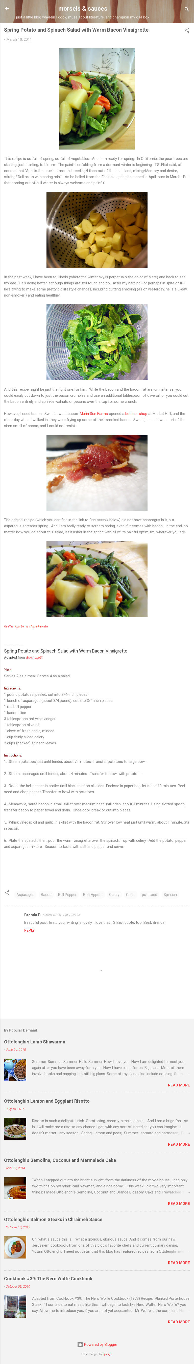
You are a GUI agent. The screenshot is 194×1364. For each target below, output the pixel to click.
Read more (179, 1085)
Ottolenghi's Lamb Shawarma (34, 1041)
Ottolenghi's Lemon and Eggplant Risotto (47, 1101)
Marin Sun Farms (94, 413)
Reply (29, 930)
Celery (114, 894)
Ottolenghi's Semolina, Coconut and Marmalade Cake (60, 1160)
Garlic (130, 894)
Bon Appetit (34, 657)
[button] (187, 31)
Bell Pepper (67, 894)
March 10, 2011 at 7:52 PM (61, 915)
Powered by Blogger (100, 1344)
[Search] (187, 10)
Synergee (108, 1354)
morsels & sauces (82, 8)
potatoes (149, 894)
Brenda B (32, 915)
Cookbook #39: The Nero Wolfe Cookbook (48, 1278)
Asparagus (25, 894)
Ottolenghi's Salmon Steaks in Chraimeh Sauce (53, 1219)
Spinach (170, 894)
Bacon (46, 894)
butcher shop (136, 413)
